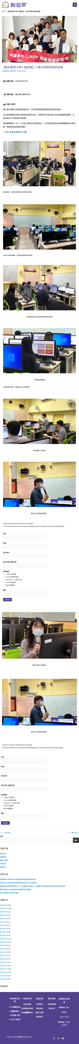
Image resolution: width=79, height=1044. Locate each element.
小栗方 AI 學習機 (15, 1015)
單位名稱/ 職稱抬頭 (10, 562)
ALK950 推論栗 (11, 582)
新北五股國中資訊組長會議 (9, 893)
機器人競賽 (4, 860)
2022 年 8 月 (4, 949)
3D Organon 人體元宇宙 (15, 1011)
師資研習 (6, 71)
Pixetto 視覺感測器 (14, 1007)
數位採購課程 (10, 585)
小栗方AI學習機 (11, 574)
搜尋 (1, 836)
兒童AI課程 (27, 1004)
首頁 (3, 11)
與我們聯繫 (52, 1004)
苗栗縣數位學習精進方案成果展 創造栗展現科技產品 (18, 879)
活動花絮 (13, 71)
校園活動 (3, 857)
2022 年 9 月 (4, 945)
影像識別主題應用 (27, 1008)
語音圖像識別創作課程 (27, 1012)
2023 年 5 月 (4, 925)
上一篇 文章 (5, 833)
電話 (5, 543)
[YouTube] (63, 1038)
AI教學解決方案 (14, 1000)
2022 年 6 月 (4, 955)
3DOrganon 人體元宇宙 (14, 579)
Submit (7, 600)
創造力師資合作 (16, 132)
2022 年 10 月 (4, 942)
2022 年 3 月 (4, 959)
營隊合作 (52, 1008)
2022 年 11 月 (4, 939)
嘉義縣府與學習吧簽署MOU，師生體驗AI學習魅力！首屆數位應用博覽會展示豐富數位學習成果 (32, 886)
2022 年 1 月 (4, 962)
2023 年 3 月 (4, 932)
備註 (4, 590)
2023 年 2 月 (4, 935)
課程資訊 (3, 867)
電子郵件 (6, 552)
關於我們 (52, 998)
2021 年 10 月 (4, 972)
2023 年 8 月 (4, 915)
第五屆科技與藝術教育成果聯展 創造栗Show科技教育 (18, 883)
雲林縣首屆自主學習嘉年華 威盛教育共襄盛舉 (15, 889)
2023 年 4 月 (4, 928)
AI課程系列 (27, 998)
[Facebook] (54, 1038)
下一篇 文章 (74, 833)
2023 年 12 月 (4, 905)
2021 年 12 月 (4, 965)
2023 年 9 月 (4, 912)
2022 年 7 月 (4, 952)
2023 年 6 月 (4, 922)
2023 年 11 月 (4, 908)
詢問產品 (6, 571)
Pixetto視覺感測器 (12, 577)
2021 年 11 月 (4, 969)
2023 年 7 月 (4, 918)
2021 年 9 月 (4, 976)
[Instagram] (58, 1038)
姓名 (5, 534)
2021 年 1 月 (4, 979)
